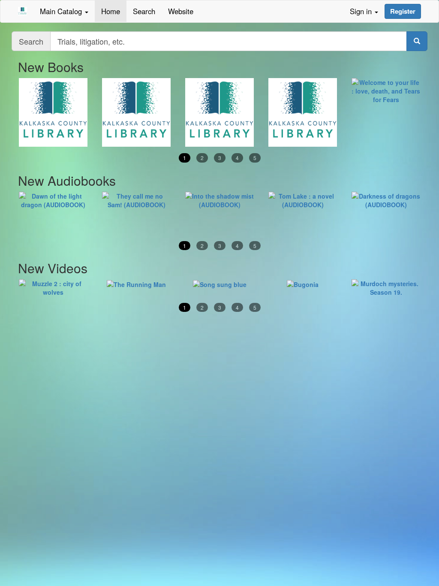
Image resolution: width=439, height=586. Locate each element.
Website (180, 11)
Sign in (362, 11)
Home (110, 11)
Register (402, 11)
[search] (416, 41)
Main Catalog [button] (62, 11)
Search (144, 11)
